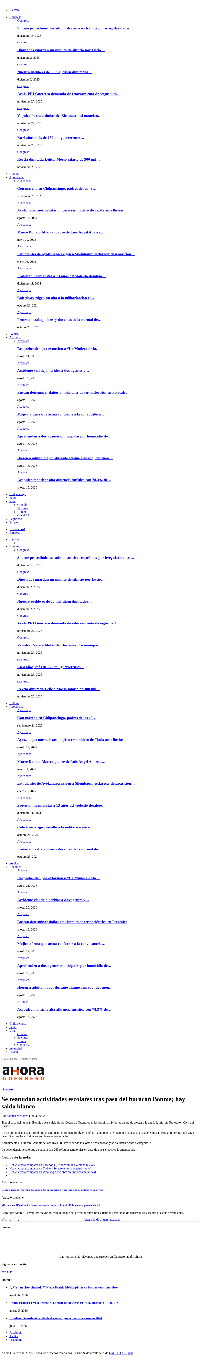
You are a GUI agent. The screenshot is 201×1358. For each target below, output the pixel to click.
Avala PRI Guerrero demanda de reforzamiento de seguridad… (68, 94)
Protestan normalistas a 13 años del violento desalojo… (61, 276)
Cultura (14, 173)
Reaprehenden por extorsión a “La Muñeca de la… (58, 349)
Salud (12, 497)
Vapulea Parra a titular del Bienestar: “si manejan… (59, 115)
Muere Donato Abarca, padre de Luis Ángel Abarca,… (61, 232)
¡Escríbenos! (17, 529)
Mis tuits (7, 1272)
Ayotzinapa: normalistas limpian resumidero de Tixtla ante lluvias (70, 210)
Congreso (15, 17)
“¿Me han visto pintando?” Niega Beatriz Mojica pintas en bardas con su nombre (63, 1287)
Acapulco (15, 337)
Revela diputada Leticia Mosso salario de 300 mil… (58, 159)
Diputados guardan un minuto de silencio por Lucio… (61, 50)
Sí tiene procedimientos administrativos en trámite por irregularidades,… (75, 28)
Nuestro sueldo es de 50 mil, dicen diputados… (54, 72)
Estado (13, 522)
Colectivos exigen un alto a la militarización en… (56, 298)
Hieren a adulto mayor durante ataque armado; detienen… (65, 458)
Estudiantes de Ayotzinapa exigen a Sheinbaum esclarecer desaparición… (76, 254)
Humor (21, 511)
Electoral (14, 10)
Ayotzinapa (16, 177)
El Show (22, 508)
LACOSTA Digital (121, 1353)
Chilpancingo (17, 494)
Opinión (22, 504)
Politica (14, 334)
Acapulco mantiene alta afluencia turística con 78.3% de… (64, 480)
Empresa (14, 532)
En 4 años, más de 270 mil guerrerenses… (50, 137)
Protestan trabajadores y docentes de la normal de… (59, 320)
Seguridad (15, 519)
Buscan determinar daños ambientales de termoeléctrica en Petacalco (72, 392)
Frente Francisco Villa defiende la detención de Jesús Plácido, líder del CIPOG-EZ (64, 1302)
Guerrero (7, 1089)
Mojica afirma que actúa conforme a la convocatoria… (61, 414)
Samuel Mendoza (17, 1115)
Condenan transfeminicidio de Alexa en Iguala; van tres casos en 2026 (55, 1318)
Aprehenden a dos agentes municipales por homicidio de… (64, 436)
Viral (12, 501)
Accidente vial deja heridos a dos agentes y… (53, 370)
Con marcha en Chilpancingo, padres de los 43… (56, 188)
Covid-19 (23, 515)
